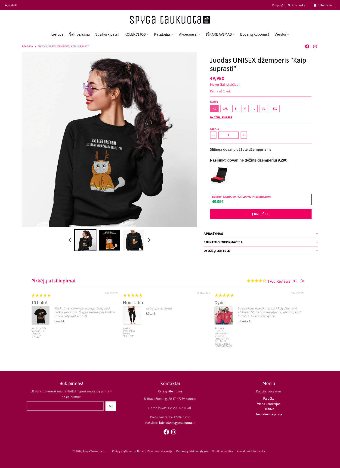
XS (214, 108)
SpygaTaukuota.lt (93, 451)
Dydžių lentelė (221, 117)
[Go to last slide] (70, 240)
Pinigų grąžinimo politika (127, 451)
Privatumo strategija (159, 451)
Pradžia (27, 46)
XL (263, 108)
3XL (275, 108)
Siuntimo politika (222, 451)
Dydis (220, 302)
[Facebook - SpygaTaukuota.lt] (307, 46)
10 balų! (39, 302)
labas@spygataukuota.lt (177, 423)
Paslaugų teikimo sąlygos (192, 451)
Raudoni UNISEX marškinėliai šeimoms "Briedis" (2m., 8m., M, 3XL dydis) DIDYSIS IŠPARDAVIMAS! (223, 336)
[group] (85, 240)
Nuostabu (133, 302)
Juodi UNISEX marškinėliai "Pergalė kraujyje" (38, 332)
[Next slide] (148, 240)
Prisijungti (278, 5)
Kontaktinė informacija (251, 451)
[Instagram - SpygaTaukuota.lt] (315, 46)
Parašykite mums (170, 391)
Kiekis (214, 128)
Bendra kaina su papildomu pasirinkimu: (241, 196)
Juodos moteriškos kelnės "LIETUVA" (129, 332)
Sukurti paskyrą (297, 5)
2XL (225, 108)
